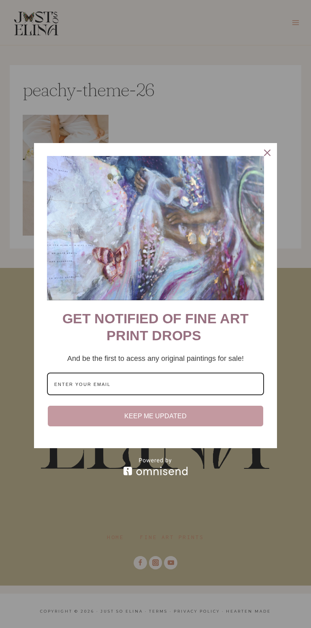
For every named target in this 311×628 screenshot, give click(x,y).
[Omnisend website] (155, 466)
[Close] (267, 152)
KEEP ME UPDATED (155, 416)
